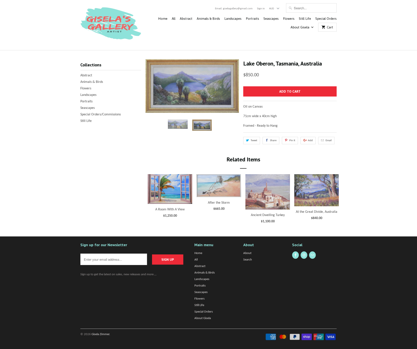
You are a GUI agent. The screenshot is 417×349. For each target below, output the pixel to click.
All (173, 18)
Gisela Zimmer (100, 334)
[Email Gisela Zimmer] (312, 255)
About (247, 253)
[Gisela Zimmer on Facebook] (295, 255)
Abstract (186, 18)
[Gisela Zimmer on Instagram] (304, 255)
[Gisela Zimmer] (110, 25)
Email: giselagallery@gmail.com (234, 8)
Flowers (289, 18)
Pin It (292, 140)
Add (310, 140)
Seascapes (271, 18)
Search (247, 259)
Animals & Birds (208, 18)
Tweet (254, 140)
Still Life (305, 18)
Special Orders (326, 18)
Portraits (252, 18)
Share (273, 140)
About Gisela (300, 27)
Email (329, 140)
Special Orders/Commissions (100, 114)
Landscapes (233, 18)
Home (162, 18)
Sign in (261, 8)
